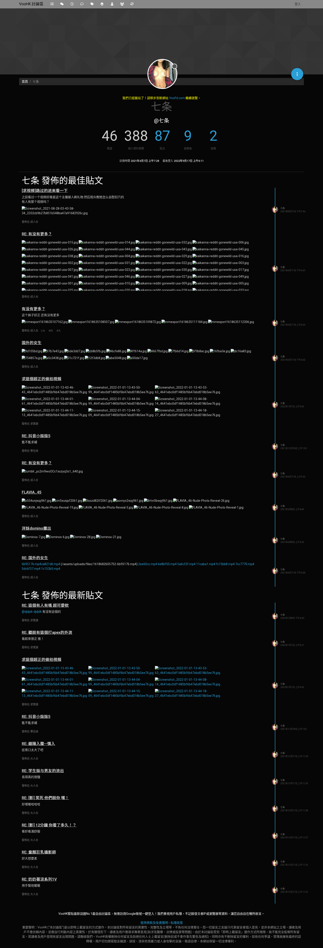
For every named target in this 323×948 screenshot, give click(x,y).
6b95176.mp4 (31, 564)
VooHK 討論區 (31, 4)
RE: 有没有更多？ (37, 234)
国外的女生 (32, 343)
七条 (282, 208)
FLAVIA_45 (31, 492)
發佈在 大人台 (30, 758)
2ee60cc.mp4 (147, 564)
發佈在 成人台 (30, 221)
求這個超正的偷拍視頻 (41, 379)
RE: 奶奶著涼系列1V (39, 879)
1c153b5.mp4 (50, 568)
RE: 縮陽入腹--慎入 (38, 743)
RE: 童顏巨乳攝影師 (39, 852)
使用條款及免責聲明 (154, 922)
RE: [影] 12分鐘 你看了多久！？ (49, 825)
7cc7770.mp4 (244, 564)
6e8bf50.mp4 (167, 564)
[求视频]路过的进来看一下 (45, 190)
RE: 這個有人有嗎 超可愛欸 (45, 605)
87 (162, 136)
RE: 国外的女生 (35, 558)
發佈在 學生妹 (30, 450)
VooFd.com (177, 98)
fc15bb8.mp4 (225, 564)
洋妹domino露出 (36, 528)
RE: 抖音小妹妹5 (36, 436)
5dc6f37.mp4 (31, 568)
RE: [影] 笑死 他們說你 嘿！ (45, 798)
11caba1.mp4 (205, 564)
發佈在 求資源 (30, 423)
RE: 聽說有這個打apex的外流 (47, 632)
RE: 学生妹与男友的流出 (43, 771)
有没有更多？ (33, 309)
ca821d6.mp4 (50, 564)
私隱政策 (177, 922)
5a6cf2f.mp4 (186, 564)
